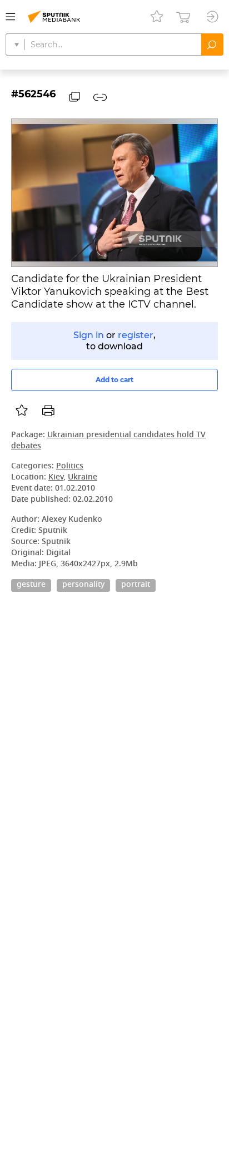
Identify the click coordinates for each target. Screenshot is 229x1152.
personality (83, 585)
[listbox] (21, 410)
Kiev (55, 477)
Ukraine (82, 477)
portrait (135, 585)
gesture (31, 585)
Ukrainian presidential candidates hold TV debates (108, 441)
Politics (69, 466)
